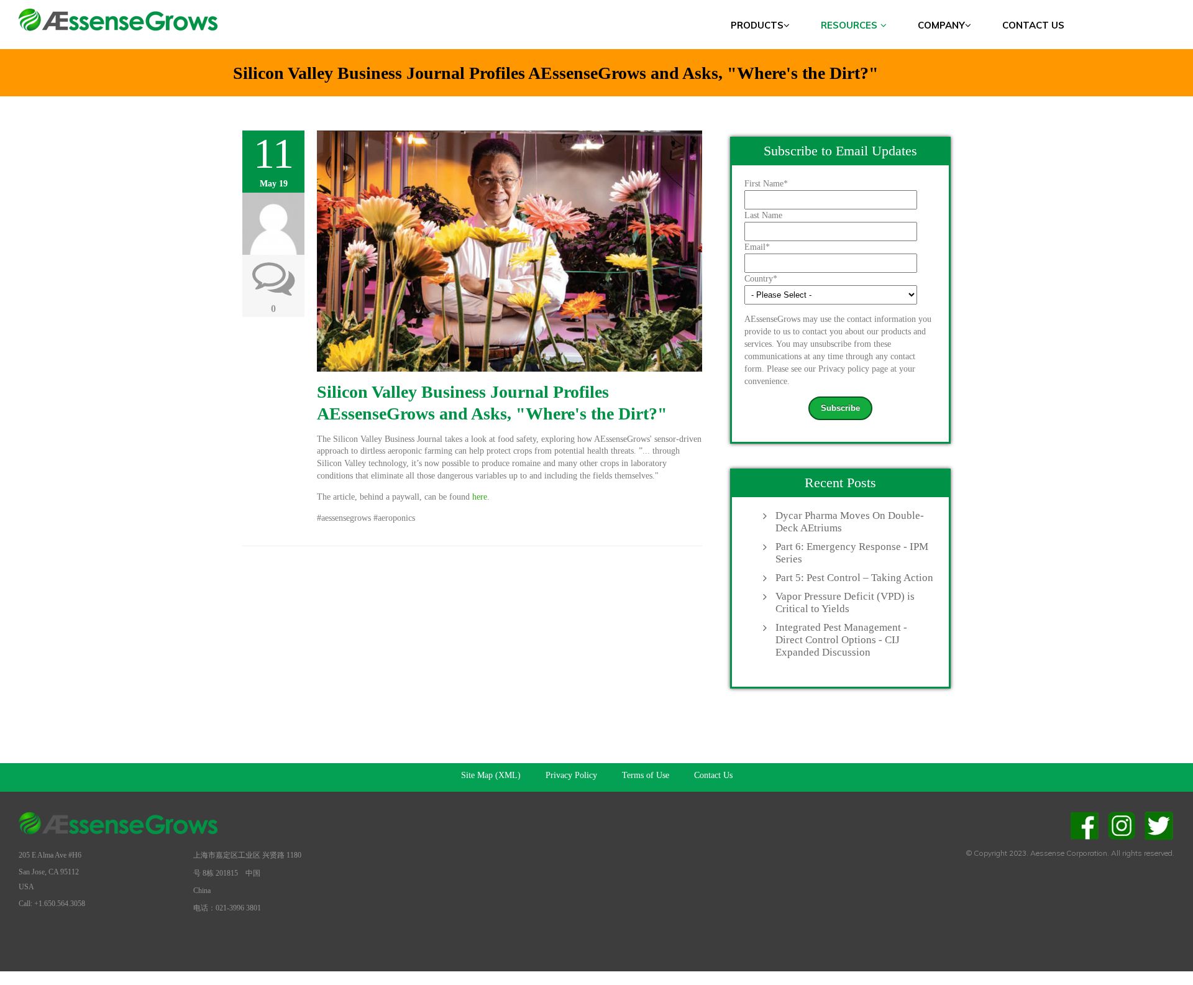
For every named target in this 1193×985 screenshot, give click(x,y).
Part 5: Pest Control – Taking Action (854, 578)
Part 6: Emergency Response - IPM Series (851, 553)
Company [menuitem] (941, 25)
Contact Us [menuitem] (1033, 25)
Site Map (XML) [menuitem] (491, 775)
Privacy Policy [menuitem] (571, 775)
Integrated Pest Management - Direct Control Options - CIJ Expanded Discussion (841, 639)
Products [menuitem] (757, 25)
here (479, 497)
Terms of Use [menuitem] (645, 775)
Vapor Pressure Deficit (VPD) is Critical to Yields (845, 602)
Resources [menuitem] (849, 25)
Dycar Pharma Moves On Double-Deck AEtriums (849, 522)
